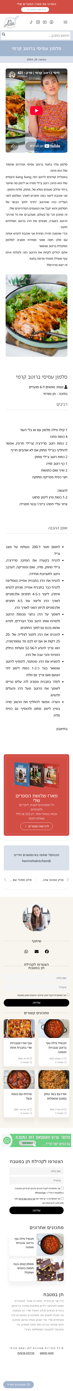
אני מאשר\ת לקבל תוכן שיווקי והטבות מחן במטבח (41, 995)
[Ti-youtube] (44, 22)
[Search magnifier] (3, 34)
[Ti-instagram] (38, 22)
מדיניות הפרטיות (27, 1198)
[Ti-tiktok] (31, 22)
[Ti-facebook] (51, 22)
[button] (47, 951)
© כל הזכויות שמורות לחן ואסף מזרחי (36, 1348)
